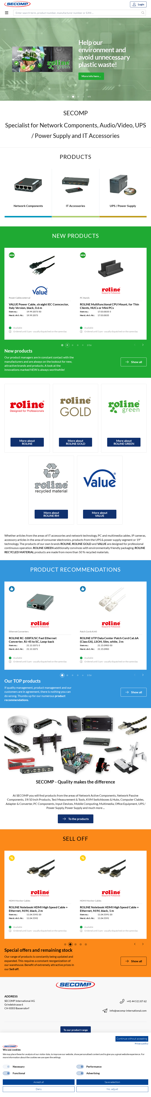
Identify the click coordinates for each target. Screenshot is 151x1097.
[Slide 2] (67, 345)
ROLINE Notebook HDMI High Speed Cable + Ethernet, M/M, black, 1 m (109, 908)
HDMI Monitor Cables (19, 900)
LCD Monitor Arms (18, 297)
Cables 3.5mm (87, 631)
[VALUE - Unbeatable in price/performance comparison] (99, 478)
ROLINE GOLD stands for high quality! (99, 53)
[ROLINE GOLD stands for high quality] (75, 406)
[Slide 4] (68, 96)
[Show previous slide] (134, 344)
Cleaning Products (18, 631)
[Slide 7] (83, 96)
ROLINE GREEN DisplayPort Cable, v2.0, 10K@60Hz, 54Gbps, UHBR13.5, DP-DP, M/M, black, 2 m (110, 307)
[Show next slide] (143, 344)
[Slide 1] (62, 345)
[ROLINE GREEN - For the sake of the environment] (123, 406)
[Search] (143, 13)
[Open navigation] (6, 12)
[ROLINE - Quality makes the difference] (27, 406)
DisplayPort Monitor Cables (93, 297)
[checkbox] (6, 1066)
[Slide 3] (62, 96)
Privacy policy (141, 1043)
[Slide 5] (73, 96)
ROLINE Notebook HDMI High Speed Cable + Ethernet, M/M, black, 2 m (38, 908)
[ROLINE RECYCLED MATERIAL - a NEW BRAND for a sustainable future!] (51, 478)
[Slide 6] (78, 96)
